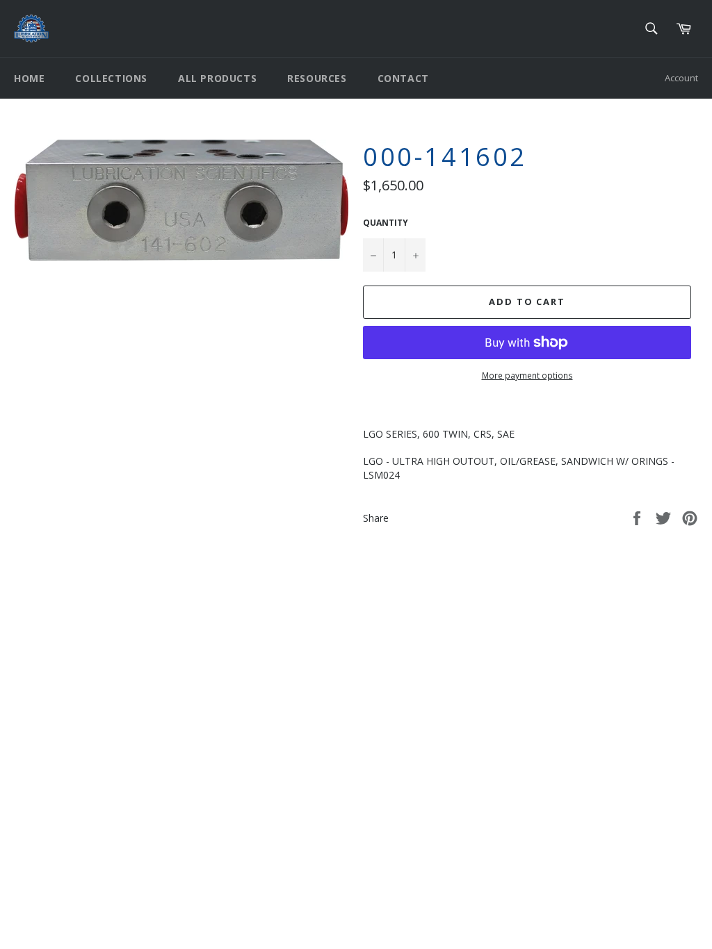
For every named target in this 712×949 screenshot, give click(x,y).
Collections (111, 78)
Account (681, 78)
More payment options (527, 375)
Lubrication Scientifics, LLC (94, 689)
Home (29, 78)
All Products (217, 78)
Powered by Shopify (187, 689)
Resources (316, 78)
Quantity (385, 223)
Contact (403, 78)
